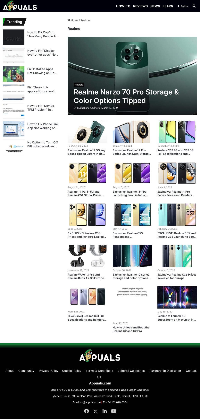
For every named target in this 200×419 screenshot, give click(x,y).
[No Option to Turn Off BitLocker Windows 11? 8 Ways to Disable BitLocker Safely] (13, 147)
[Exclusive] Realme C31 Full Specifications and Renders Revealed (86, 319)
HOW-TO (123, 6)
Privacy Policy (48, 371)
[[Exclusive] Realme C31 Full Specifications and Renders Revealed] (87, 297)
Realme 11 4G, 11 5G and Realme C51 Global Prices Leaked (85, 195)
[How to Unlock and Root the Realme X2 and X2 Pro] (132, 303)
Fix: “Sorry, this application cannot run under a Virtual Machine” (40, 89)
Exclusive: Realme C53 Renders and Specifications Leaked (128, 236)
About (9, 371)
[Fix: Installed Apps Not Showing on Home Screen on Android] (13, 74)
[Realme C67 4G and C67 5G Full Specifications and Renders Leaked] (177, 132)
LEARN (168, 6)
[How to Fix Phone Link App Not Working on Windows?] (13, 129)
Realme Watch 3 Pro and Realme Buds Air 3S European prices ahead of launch (87, 278)
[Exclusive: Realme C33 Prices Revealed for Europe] (177, 256)
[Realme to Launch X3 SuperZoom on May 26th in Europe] (177, 297)
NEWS (155, 6)
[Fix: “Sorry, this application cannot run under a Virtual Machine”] (13, 92)
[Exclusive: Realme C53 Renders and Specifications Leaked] (132, 215)
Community (26, 371)
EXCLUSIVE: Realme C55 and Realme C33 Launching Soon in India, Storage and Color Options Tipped (176, 238)
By (75, 107)
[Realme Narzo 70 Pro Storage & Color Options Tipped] (132, 76)
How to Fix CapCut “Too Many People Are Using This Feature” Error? (43, 34)
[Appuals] (20, 6)
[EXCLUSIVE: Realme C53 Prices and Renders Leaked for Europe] (87, 215)
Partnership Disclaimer (165, 371)
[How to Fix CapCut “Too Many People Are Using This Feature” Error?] (13, 37)
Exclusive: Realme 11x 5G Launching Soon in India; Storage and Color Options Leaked (130, 197)
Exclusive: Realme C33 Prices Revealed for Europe (176, 276)
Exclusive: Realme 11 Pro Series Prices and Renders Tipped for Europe (174, 195)
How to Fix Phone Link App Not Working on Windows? (42, 126)
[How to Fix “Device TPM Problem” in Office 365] (13, 110)
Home (74, 20)
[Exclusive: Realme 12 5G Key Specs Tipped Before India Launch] (87, 132)
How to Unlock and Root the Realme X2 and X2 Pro (131, 329)
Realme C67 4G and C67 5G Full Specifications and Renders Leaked (175, 154)
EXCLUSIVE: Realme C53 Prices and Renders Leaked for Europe (86, 236)
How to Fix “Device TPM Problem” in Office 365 (40, 107)
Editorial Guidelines (131, 371)
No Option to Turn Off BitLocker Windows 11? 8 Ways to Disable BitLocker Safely (42, 144)
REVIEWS (140, 6)
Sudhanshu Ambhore (87, 107)
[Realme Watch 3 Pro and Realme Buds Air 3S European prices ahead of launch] (87, 256)
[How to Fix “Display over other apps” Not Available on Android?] (13, 55)
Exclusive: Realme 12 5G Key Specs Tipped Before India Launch (86, 154)
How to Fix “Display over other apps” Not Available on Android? (42, 52)
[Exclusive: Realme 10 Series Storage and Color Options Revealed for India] (132, 256)
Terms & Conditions (99, 371)
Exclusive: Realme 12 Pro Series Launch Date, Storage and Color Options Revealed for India (131, 156)
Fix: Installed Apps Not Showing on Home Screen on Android (43, 71)
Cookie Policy (71, 371)
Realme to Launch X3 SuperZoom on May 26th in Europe (175, 319)
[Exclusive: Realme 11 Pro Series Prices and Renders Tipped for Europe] (177, 173)
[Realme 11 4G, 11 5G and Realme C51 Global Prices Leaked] (87, 173)
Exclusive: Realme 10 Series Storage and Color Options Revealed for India (131, 278)
